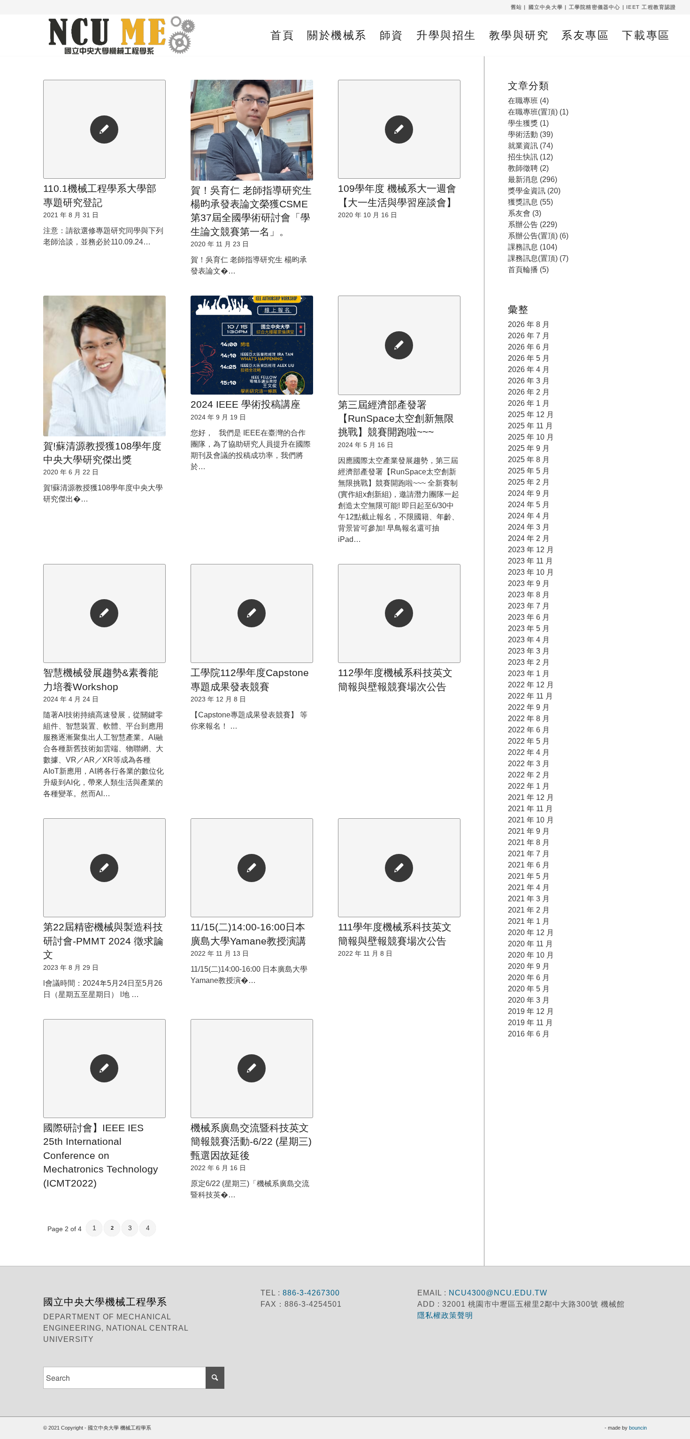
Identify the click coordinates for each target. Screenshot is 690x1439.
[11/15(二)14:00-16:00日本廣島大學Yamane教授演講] (252, 867)
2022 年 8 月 (529, 719)
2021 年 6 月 (529, 865)
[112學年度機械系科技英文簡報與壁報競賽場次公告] (399, 613)
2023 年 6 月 (529, 617)
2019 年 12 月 (531, 1011)
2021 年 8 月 (529, 842)
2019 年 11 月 (530, 1023)
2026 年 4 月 (529, 369)
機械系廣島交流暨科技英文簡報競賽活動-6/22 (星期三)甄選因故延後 (251, 1141)
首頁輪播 (523, 270)
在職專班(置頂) (533, 112)
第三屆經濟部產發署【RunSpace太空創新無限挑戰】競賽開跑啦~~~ (396, 418)
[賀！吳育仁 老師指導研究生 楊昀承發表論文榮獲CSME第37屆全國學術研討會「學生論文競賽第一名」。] (252, 130)
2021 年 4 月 (529, 887)
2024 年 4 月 (529, 516)
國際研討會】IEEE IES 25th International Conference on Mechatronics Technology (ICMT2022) (100, 1155)
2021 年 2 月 (529, 910)
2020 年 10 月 (531, 955)
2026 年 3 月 (529, 381)
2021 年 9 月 (529, 831)
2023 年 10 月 (531, 572)
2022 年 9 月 (529, 707)
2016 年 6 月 (529, 1034)
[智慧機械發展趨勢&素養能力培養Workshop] (104, 613)
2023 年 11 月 (530, 561)
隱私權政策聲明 (446, 1315)
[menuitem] (282, 35)
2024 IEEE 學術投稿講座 (245, 404)
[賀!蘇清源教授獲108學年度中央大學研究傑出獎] (104, 366)
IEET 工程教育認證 (651, 7)
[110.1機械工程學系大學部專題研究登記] (104, 129)
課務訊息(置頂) (533, 258)
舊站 (516, 7)
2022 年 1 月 (529, 786)
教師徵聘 (523, 168)
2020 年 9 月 (529, 966)
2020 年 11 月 (530, 944)
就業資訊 (523, 146)
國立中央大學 (546, 7)
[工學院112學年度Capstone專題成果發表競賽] (252, 613)
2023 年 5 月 (529, 628)
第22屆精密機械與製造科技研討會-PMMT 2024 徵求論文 (103, 940)
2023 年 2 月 (529, 662)
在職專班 (523, 101)
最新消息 (523, 179)
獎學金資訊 (526, 191)
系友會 (519, 213)
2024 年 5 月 (529, 505)
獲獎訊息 (523, 202)
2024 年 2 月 (529, 538)
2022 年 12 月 (531, 685)
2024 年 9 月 (529, 493)
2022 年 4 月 (529, 752)
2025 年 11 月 (530, 426)
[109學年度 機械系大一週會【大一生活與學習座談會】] (399, 129)
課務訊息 (523, 247)
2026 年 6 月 (529, 347)
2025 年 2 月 (529, 482)
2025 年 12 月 (531, 415)
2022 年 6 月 (529, 730)
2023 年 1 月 (529, 674)
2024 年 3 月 (529, 527)
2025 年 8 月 (529, 460)
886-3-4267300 (310, 1293)
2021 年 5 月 (529, 876)
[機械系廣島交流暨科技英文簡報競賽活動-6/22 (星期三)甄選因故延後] (252, 1068)
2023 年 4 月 (529, 640)
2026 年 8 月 (529, 324)
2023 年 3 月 (529, 651)
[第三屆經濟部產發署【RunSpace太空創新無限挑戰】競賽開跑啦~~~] (399, 345)
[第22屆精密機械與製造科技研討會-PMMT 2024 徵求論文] (104, 867)
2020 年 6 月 (529, 978)
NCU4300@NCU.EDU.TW (498, 1293)
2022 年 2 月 (529, 775)
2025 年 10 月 (531, 437)
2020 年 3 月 (529, 1000)
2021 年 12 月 (531, 797)
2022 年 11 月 (530, 696)
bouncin (638, 1428)
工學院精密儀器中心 (595, 7)
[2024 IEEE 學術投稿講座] (252, 345)
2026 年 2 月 (529, 392)
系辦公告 (523, 224)
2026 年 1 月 (529, 403)
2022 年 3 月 (529, 764)
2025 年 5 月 (529, 471)
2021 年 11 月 (530, 809)
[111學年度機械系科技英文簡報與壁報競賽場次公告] (399, 867)
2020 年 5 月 (529, 989)
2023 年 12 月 (531, 550)
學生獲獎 (523, 123)
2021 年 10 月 (531, 820)
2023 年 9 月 (529, 583)
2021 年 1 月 (529, 921)
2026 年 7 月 (529, 336)
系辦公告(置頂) (533, 236)
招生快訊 (523, 157)
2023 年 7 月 (529, 606)
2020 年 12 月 (531, 932)
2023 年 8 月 (529, 595)
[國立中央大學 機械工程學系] (117, 35)
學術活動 (523, 134)
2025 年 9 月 (529, 448)
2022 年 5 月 (529, 741)
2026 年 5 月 (529, 358)
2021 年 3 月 (529, 899)
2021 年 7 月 (529, 854)
